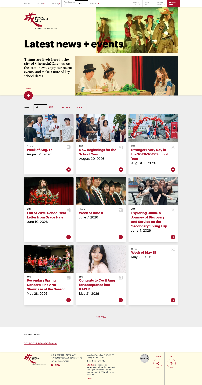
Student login (172, 3)
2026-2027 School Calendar (40, 343)
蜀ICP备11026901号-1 (96, 361)
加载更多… (101, 317)
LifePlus (90, 365)
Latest (89, 378)
